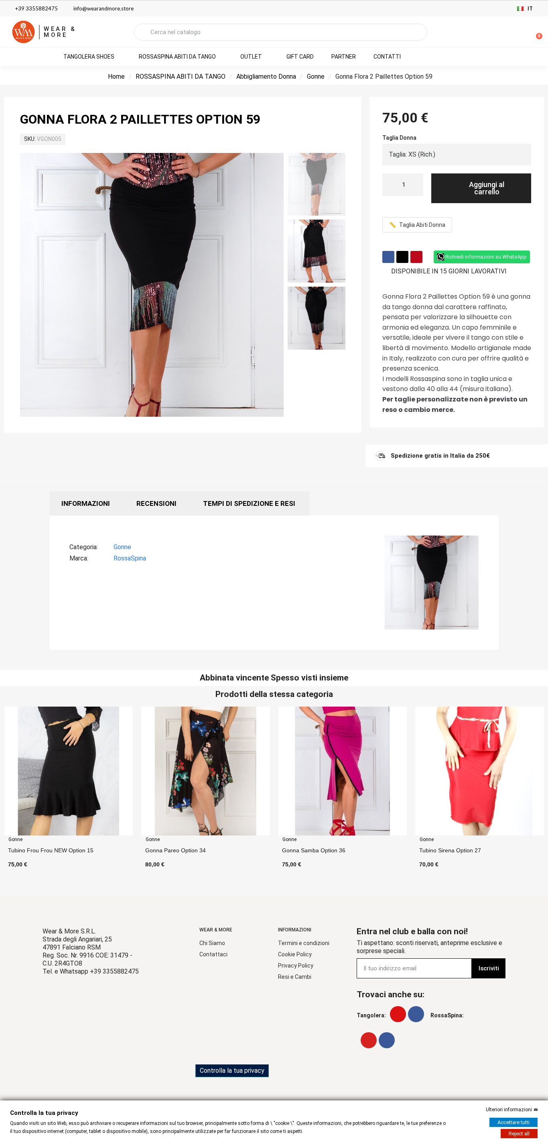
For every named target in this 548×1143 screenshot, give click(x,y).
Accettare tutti (513, 1122)
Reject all (519, 1134)
